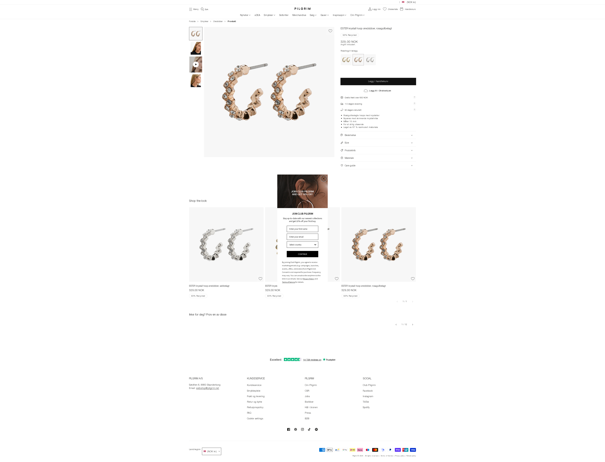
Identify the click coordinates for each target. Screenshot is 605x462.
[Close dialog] (323, 178)
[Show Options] (315, 245)
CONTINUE (302, 254)
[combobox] (301, 245)
